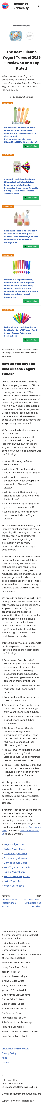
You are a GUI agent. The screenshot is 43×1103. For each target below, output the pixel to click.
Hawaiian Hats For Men (14, 1017)
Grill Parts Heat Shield (13, 1003)
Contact (6, 1062)
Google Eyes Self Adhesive (16, 994)
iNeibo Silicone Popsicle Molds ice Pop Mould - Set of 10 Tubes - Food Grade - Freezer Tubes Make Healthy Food (20, 331)
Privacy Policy (9, 1053)
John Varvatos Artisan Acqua (17, 1022)
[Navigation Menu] (38, 6)
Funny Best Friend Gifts (14, 1008)
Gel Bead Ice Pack (11, 1013)
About (5, 1057)
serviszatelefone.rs (24, 1100)
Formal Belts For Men (13, 999)
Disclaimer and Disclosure (15, 1048)
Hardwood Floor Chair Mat (16, 962)
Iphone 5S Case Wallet (14, 990)
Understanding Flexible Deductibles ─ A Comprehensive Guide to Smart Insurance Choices (21, 935)
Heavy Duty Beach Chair (15, 967)
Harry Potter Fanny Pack (14, 1036)
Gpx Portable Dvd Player (15, 976)
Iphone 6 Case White (13, 980)
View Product (32, 146)
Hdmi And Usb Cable (13, 1026)
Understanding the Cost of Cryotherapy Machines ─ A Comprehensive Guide (16, 947)
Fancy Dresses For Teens (15, 985)
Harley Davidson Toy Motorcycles (20, 1031)
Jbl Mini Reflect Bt (11, 971)
